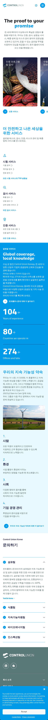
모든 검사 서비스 (9, 210)
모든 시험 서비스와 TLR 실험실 (15, 178)
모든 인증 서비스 (9, 238)
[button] (44, 689)
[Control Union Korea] (13, 5)
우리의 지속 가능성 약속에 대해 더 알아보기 (27, 526)
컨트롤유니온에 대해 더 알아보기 (21, 301)
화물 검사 (7, 197)
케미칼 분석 (8, 169)
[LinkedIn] (6, 666)
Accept (24, 712)
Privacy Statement (28, 717)
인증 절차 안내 (9, 233)
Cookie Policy (16, 717)
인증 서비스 (13, 111)
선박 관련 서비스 (9, 205)
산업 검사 (7, 201)
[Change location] (36, 5)
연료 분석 (7, 173)
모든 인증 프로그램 (10, 229)
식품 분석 (7, 165)
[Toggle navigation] (42, 5)
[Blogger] (14, 666)
